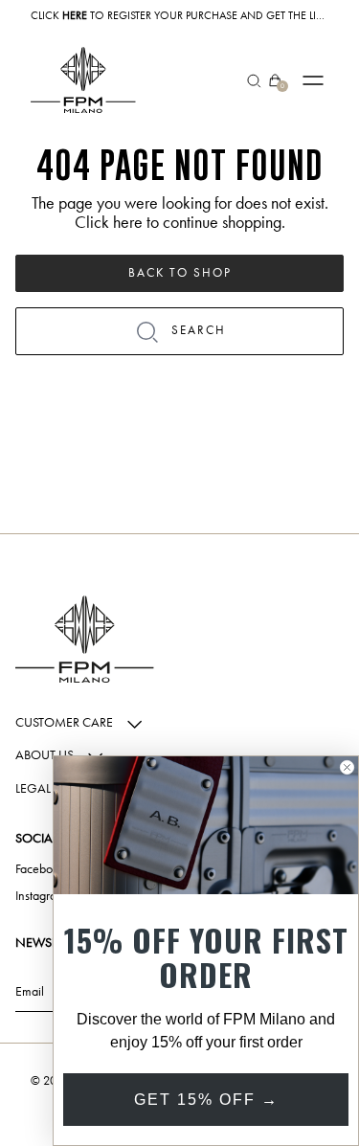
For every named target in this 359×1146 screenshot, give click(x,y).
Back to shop (180, 272)
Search (198, 330)
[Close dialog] (347, 767)
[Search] (254, 80)
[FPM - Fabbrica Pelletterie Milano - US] (83, 80)
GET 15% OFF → (206, 1099)
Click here (109, 222)
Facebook (40, 869)
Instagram (40, 896)
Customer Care (65, 721)
